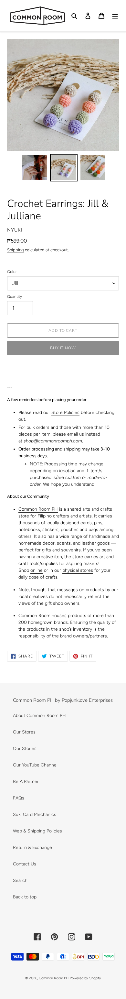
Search (20, 880)
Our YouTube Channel (35, 765)
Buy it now (63, 348)
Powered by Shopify (85, 978)
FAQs (18, 798)
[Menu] (115, 16)
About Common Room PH (39, 715)
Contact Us (24, 864)
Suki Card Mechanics (34, 814)
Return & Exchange (32, 847)
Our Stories (25, 748)
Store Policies (65, 412)
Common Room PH (38, 509)
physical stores (77, 570)
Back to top (25, 897)
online (36, 570)
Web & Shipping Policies (37, 831)
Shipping (15, 249)
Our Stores (24, 732)
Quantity (14, 296)
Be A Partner (26, 781)
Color (12, 271)
